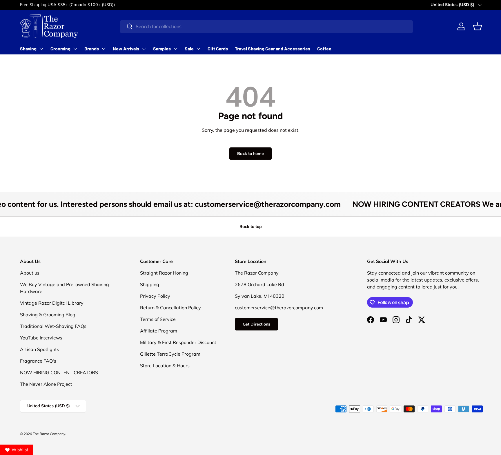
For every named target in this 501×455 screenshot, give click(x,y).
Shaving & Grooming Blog (47, 314)
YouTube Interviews (41, 338)
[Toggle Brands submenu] (103, 48)
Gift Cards (218, 48)
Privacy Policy (155, 296)
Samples (162, 48)
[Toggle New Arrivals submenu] (143, 48)
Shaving (28, 48)
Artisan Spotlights (39, 349)
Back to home (250, 153)
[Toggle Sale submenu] (198, 48)
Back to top (250, 226)
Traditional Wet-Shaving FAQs (53, 326)
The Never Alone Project (46, 384)
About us (29, 273)
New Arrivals (126, 48)
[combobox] (266, 26)
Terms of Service (158, 319)
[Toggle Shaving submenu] (41, 48)
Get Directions (256, 324)
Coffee (324, 48)
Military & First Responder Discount (178, 342)
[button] (477, 26)
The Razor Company (49, 434)
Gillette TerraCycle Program (170, 354)
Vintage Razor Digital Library (52, 303)
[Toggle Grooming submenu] (75, 48)
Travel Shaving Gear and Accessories (272, 48)
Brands (91, 48)
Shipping (149, 284)
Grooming (60, 48)
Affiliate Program (158, 331)
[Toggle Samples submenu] (175, 48)
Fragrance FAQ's (38, 361)
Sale (189, 48)
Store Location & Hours (165, 365)
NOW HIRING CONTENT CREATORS (59, 372)
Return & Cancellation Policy (170, 307)
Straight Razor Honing (164, 273)
